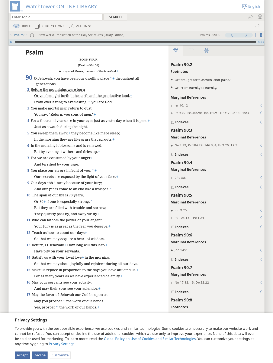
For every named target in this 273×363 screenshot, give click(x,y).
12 (28, 232)
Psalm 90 (21, 35)
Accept (22, 355)
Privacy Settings (61, 343)
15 (28, 270)
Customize (60, 355)
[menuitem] (259, 16)
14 (28, 257)
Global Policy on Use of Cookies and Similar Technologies (150, 338)
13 (28, 245)
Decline (40, 355)
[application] (136, 42)
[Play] (11, 42)
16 (28, 282)
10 (28, 195)
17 (28, 294)
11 (28, 220)
